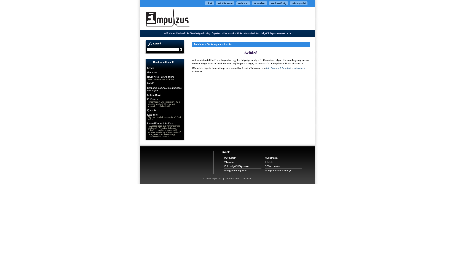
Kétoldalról (152, 114)
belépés (247, 178)
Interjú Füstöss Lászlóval (160, 123)
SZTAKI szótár (272, 166)
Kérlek (150, 68)
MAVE (150, 83)
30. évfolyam (214, 44)
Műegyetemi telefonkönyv (278, 170)
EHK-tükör (152, 99)
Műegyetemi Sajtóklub (235, 170)
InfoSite (269, 162)
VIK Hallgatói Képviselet (236, 166)
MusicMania (271, 157)
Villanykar (229, 162)
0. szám (228, 44)
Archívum (199, 44)
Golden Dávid (154, 95)
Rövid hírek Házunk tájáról (160, 77)
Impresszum (232, 178)
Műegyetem (230, 157)
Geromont (152, 72)
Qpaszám (152, 110)
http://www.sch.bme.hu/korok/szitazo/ (285, 68)
